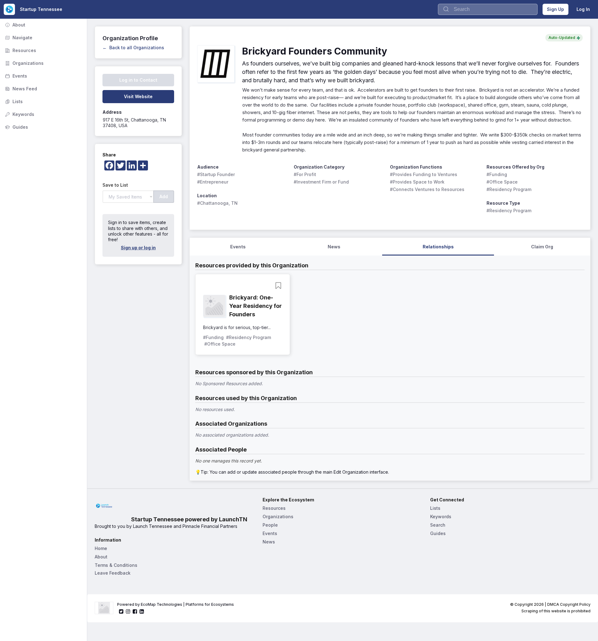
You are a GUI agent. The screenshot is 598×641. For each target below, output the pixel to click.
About (14, 24)
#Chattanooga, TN (217, 203)
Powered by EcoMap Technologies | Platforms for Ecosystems (175, 604)
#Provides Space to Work (417, 181)
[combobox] (488, 9)
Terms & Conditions (116, 565)
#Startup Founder (216, 174)
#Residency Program (508, 189)
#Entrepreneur (212, 181)
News (269, 541)
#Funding (496, 174)
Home (101, 548)
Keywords (19, 114)
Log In (583, 9)
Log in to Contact (138, 80)
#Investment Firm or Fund (321, 181)
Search (437, 525)
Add (163, 196)
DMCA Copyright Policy (569, 604)
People (270, 525)
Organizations (24, 63)
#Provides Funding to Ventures (423, 174)
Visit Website (138, 96)
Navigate (18, 37)
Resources (20, 50)
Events (15, 76)
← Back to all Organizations (133, 47)
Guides (16, 127)
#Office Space (502, 181)
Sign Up (555, 9)
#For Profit (305, 174)
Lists (13, 101)
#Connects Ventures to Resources (427, 189)
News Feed (20, 88)
